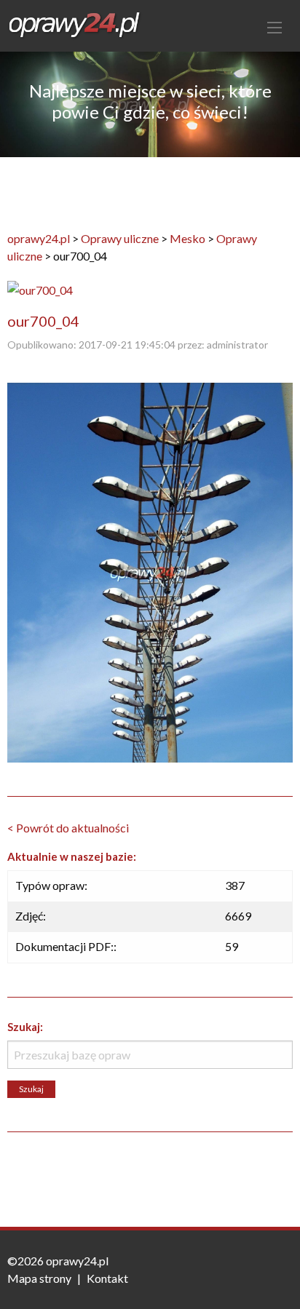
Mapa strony (39, 1278)
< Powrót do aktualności (68, 828)
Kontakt (107, 1278)
